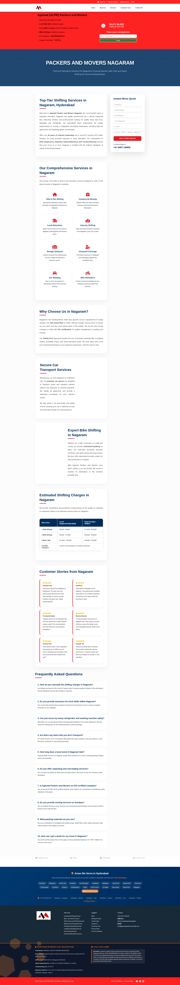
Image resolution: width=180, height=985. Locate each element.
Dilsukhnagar (44, 887)
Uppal (85, 887)
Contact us (94, 923)
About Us (102, 2)
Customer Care (126, 8)
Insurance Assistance (70, 931)
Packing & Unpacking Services (73, 926)
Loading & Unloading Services (72, 929)
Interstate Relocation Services (73, 934)
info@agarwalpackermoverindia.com (128, 926)
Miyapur (64, 887)
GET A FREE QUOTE (127, 138)
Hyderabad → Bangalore (61, 898)
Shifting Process (124, 2)
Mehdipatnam (75, 887)
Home (93, 8)
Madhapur (105, 883)
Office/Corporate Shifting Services (74, 921)
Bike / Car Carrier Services (71, 918)
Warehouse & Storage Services (73, 923)
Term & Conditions (96, 931)
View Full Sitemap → (121, 878)
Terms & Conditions (117, 981)
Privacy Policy (95, 929)
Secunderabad (84, 883)
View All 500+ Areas (91, 891)
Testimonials (106, 858)
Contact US (139, 8)
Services (113, 8)
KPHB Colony (95, 887)
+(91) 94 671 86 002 (123, 916)
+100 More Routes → (90, 901)
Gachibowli (116, 883)
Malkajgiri (137, 887)
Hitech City (62, 883)
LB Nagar (105, 887)
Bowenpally (115, 887)
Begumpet (52, 883)
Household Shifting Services (72, 916)
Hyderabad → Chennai (106, 898)
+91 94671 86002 (122, 147)
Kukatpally (95, 883)
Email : (119, 924)
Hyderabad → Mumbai (77, 898)
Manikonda (126, 887)
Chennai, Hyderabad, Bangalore (126, 921)
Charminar (138, 883)
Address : (120, 918)
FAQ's (133, 2)
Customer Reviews (112, 2)
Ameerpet (42, 883)
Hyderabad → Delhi (91, 898)
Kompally (72, 883)
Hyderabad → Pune (120, 898)
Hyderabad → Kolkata (135, 898)
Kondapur (55, 887)
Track (118, 40)
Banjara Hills (127, 883)
